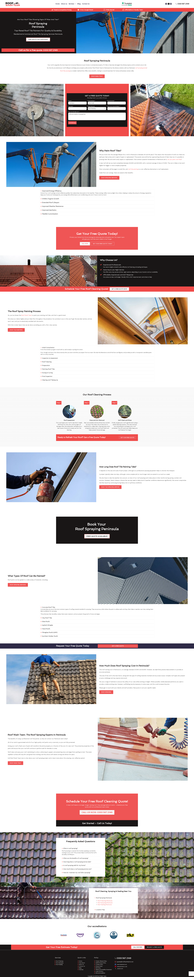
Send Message (72, 122)
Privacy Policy (99, 966)
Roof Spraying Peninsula (105, 902)
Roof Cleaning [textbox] (91, 108)
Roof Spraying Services (109, 177)
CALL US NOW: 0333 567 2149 (97, 812)
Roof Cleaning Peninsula (105, 900)
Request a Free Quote (154, 947)
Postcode (70, 106)
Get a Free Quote (118, 646)
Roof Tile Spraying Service (110, 487)
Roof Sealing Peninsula (105, 904)
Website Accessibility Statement (104, 969)
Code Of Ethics (99, 971)
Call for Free (137, 947)
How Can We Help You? (73, 111)
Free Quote (82, 962)
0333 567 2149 (183, 4)
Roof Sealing (59, 964)
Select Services (91, 106)
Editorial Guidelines (100, 973)
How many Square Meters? (113, 106)
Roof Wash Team (97, 76)
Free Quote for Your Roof (38, 39)
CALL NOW (85, 243)
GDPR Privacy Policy (101, 962)
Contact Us (85, 4)
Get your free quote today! (102, 243)
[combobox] (97, 108)
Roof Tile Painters (16, 329)
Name (70, 100)
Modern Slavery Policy (101, 961)
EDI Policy (98, 968)
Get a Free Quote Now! (119, 289)
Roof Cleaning (59, 961)
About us (64, 4)
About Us (81, 964)
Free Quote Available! (97, 536)
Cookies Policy (99, 964)
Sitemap (81, 969)
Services (71, 4)
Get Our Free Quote (127, 437)
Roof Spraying (106, 692)
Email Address (91, 100)
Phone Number (111, 100)
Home (57, 4)
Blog (79, 4)
